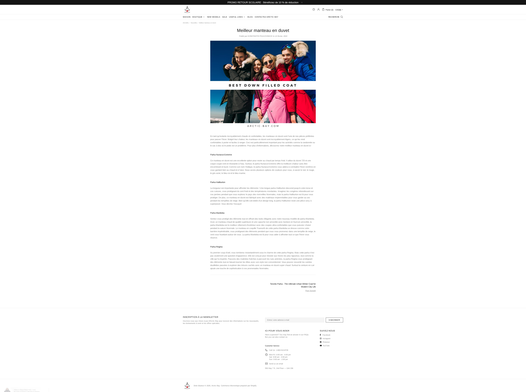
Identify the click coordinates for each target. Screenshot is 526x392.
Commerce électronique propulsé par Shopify (239, 386)
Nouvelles (194, 23)
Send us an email (276, 364)
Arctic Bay (187, 9)
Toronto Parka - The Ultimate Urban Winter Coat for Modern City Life (293, 285)
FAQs (306, 335)
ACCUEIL (186, 23)
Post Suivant (310, 291)
